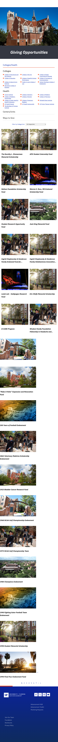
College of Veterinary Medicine (27, 101)
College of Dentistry (27, 94)
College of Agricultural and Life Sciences (11, 75)
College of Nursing (27, 96)
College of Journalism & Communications (46, 79)
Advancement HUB (37, 704)
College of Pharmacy (45, 96)
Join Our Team (9, 717)
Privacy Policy (9, 725)
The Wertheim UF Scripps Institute (11, 107)
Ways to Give (8, 118)
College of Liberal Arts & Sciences (11, 82)
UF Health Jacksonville (28, 104)
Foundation (8, 720)
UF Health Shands (9, 104)
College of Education (10, 78)
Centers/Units (9, 111)
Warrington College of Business (10, 86)
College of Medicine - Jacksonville (10, 97)
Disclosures (8, 723)
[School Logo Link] (16, 695)
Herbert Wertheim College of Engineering (47, 82)
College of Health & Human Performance (29, 79)
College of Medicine (45, 94)
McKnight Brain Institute (46, 100)
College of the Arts (27, 74)
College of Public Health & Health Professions (11, 101)
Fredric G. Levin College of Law (28, 82)
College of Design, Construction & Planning (46, 75)
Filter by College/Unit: (18, 124)
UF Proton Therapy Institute (47, 104)
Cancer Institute (9, 94)
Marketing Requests (37, 710)
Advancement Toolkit (37, 707)
